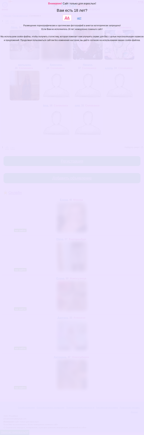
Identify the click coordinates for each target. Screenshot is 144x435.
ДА (67, 18)
